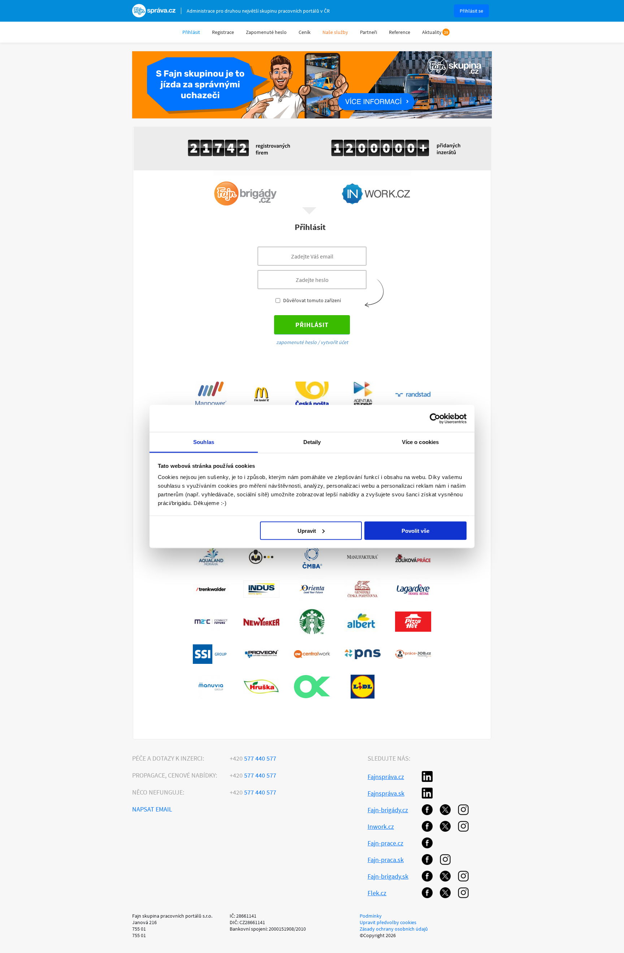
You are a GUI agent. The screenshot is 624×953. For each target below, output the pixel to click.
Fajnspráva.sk (386, 793)
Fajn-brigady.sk (388, 876)
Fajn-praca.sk (386, 860)
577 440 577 (253, 758)
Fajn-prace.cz (385, 843)
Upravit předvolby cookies (388, 922)
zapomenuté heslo (296, 342)
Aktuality (432, 32)
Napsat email (152, 809)
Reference (399, 32)
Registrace (223, 32)
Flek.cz (377, 893)
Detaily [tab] (312, 442)
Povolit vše (415, 530)
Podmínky (371, 916)
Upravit (307, 530)
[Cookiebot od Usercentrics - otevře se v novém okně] (435, 418)
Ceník (305, 32)
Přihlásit (191, 32)
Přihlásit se (471, 11)
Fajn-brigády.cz (388, 810)
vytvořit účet (334, 342)
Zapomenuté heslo (266, 32)
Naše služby (335, 32)
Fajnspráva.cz (386, 777)
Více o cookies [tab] (420, 442)
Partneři (368, 32)
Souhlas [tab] (203, 442)
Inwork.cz (381, 826)
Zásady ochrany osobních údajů (394, 929)
